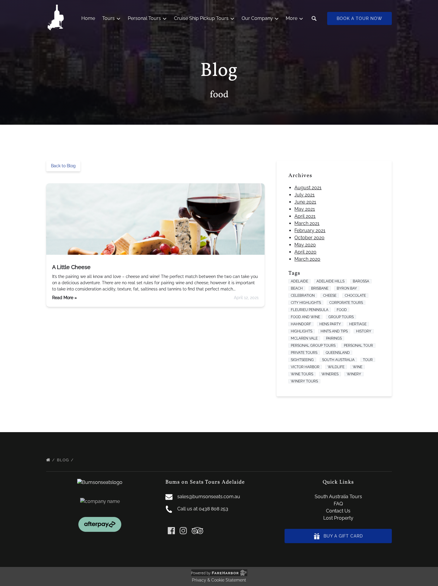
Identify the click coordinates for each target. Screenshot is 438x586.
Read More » (64, 297)
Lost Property (338, 518)
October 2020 (309, 237)
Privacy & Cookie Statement (219, 580)
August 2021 (307, 187)
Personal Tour (358, 345)
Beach (297, 288)
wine (357, 367)
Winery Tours (304, 381)
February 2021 (309, 230)
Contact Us (338, 511)
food (342, 310)
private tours (304, 353)
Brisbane (319, 288)
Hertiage (357, 324)
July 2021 (304, 195)
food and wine (305, 317)
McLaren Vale (304, 338)
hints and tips (334, 331)
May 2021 (304, 209)
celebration (303, 295)
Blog (63, 460)
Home (88, 18)
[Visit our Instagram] (183, 530)
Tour (368, 360)
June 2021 (305, 202)
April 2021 (305, 216)
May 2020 (305, 245)
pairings (334, 338)
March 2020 (307, 259)
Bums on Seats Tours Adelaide (205, 482)
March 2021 (306, 223)
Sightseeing (302, 360)
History (363, 331)
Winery (354, 374)
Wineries (329, 374)
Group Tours (341, 317)
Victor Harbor (305, 367)
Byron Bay (347, 288)
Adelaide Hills (330, 281)
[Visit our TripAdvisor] (197, 530)
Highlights (301, 331)
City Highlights (306, 303)
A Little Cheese (71, 267)
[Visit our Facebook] (171, 530)
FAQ (338, 504)
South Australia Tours (338, 496)
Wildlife (336, 367)
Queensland (338, 353)
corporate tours (346, 303)
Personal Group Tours (313, 345)
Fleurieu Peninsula (309, 310)
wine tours (302, 374)
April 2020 (305, 252)
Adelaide (299, 281)
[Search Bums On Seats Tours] (314, 18)
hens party (330, 324)
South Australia (338, 360)
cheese (329, 295)
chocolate (355, 295)
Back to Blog (63, 165)
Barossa (361, 281)
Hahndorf (301, 324)
